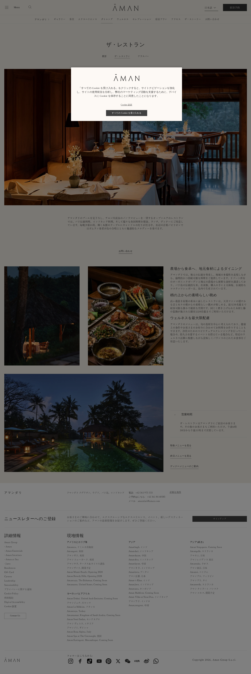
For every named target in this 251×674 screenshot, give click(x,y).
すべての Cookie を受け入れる (126, 113)
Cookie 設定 (126, 105)
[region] (126, 94)
